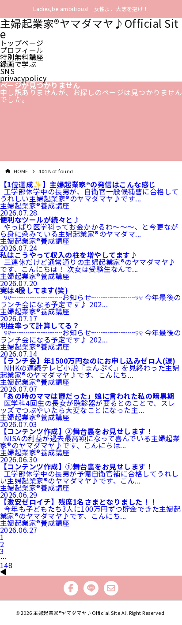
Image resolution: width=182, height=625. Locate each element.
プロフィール (22, 50)
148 (6, 565)
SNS (7, 71)
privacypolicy (23, 78)
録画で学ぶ (18, 64)
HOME (21, 171)
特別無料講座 (22, 57)
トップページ (22, 42)
